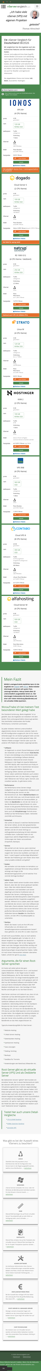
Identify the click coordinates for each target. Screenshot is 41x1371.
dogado (16, 687)
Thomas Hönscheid (30, 28)
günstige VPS (11, 1128)
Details (21, 162)
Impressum (16, 1357)
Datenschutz (27, 1357)
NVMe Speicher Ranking (15, 1124)
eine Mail (22, 955)
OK (4, 1368)
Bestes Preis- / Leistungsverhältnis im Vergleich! (20, 170)
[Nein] (9, 1369)
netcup (25, 687)
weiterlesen (27, 1168)
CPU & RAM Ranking (14, 1119)
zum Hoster (22, 158)
